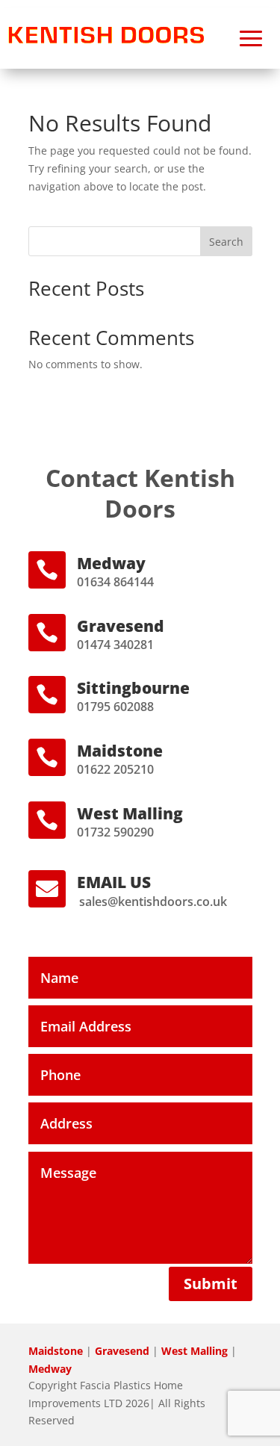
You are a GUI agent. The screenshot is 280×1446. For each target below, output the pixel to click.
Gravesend (122, 1351)
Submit (210, 1283)
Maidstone (55, 1351)
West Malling (194, 1351)
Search (226, 242)
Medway (50, 1369)
